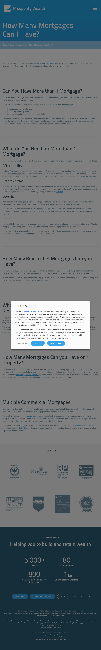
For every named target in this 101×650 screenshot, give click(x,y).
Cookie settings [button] (21, 343)
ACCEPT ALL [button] (56, 343)
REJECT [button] (38, 343)
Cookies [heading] (21, 306)
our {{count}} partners (31, 311)
